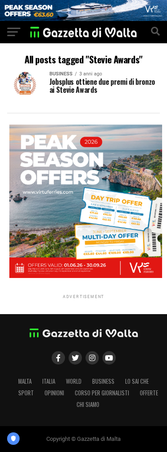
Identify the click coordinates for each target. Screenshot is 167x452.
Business (103, 381)
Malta (25, 381)
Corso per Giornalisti (102, 393)
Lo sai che (137, 381)
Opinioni (54, 393)
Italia (48, 381)
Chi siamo (88, 404)
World (73, 381)
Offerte (149, 393)
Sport (26, 393)
